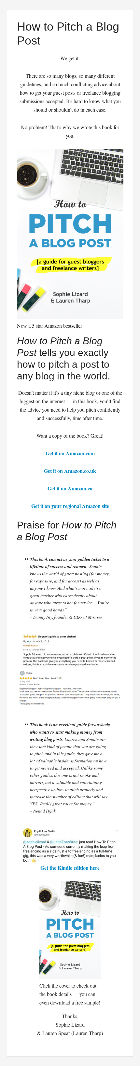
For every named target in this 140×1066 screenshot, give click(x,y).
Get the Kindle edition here (70, 867)
